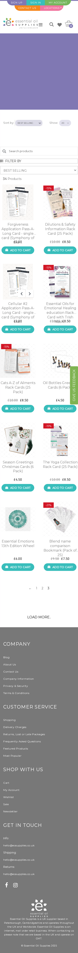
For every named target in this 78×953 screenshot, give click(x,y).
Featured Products (15, 748)
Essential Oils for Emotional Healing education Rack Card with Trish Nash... (60, 308)
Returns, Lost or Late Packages (24, 734)
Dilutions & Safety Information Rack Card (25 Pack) (60, 229)
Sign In (35, 2)
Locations (52, 8)
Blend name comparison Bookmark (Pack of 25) (60, 546)
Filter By (12, 161)
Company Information (18, 678)
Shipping (9, 720)
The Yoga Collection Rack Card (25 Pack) (60, 464)
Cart (6, 782)
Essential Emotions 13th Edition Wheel (18, 543)
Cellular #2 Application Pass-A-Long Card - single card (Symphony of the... (18, 308)
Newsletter (10, 811)
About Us (9, 664)
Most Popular (12, 755)
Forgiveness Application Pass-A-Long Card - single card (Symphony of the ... (18, 229)
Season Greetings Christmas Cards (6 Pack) (18, 466)
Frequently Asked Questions (22, 741)
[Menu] (40, 24)
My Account (58, 2)
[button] (39, 170)
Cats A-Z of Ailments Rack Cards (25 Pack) (18, 387)
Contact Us (27, 8)
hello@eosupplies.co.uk (18, 845)
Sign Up (17, 2)
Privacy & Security (15, 685)
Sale (6, 804)
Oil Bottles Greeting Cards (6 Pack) (60, 385)
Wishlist (8, 797)
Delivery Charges (14, 727)
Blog (6, 657)
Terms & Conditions (16, 693)
